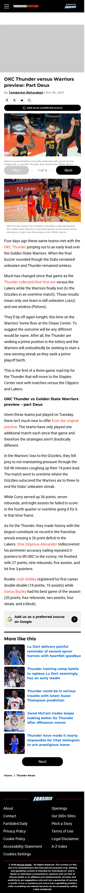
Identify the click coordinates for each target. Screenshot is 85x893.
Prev (16, 170)
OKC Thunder (15, 247)
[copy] (29, 100)
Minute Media (24, 864)
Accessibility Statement (22, 846)
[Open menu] (6, 6)
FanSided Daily (15, 823)
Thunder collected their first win (30, 282)
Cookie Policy (14, 839)
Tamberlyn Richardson (26, 92)
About (8, 808)
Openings (59, 808)
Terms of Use (62, 831)
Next (68, 170)
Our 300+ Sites (64, 816)
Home (8, 775)
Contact (9, 816)
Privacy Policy (14, 831)
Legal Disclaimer (65, 839)
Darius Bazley (15, 591)
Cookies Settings (17, 854)
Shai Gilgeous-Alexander (37, 544)
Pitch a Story (62, 823)
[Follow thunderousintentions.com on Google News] (74, 619)
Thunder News (26, 775)
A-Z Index (59, 846)
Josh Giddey (26, 579)
